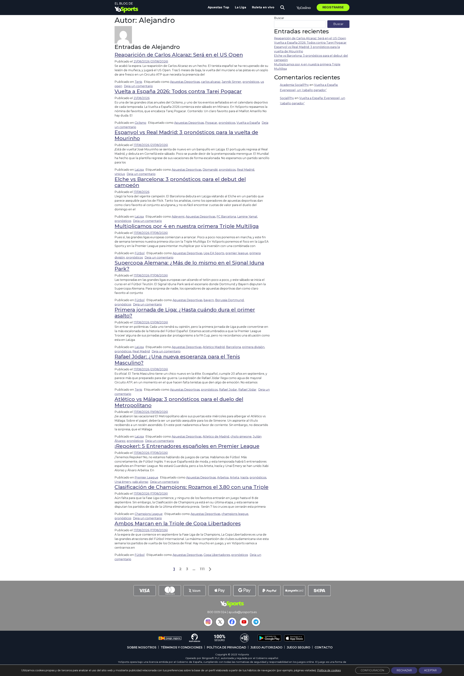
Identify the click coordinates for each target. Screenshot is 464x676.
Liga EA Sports (214, 253)
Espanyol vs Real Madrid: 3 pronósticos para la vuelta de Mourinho (186, 135)
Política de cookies (329, 670)
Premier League (146, 477)
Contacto (324, 647)
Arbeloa (223, 477)
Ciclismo (140, 122)
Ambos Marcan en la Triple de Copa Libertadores (178, 523)
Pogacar (211, 122)
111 (202, 569)
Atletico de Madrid (216, 436)
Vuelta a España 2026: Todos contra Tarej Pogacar (178, 91)
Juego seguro (298, 647)
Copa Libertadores (217, 555)
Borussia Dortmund (229, 300)
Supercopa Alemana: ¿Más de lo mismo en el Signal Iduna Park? (189, 266)
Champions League (149, 514)
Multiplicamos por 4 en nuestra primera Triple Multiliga (187, 226)
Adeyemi (178, 216)
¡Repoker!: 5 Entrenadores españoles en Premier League (187, 446)
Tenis (138, 82)
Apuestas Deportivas (185, 82)
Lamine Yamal (247, 216)
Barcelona (233, 347)
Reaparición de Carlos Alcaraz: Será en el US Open (179, 55)
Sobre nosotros (141, 647)
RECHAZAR (404, 670)
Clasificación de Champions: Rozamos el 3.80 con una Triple (191, 487)
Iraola (244, 477)
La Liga (240, 7)
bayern (209, 300)
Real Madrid (245, 169)
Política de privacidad (226, 647)
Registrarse (333, 7)
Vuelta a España (248, 122)
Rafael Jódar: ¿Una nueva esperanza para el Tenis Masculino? (177, 359)
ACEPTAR (430, 670)
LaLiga (139, 169)
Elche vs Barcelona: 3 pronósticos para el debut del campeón (180, 182)
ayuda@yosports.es (243, 612)
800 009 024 (216, 612)
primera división (253, 347)
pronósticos (251, 82)
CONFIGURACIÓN (372, 670)
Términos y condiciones (181, 647)
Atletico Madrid (214, 347)
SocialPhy (287, 98)
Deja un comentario (138, 86)
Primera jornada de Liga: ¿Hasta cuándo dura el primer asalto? (185, 313)
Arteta (234, 477)
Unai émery (123, 482)
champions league (234, 514)
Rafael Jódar (247, 389)
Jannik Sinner (231, 82)
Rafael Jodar (228, 389)
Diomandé (210, 169)
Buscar (279, 18)
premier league (236, 253)
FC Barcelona (226, 216)
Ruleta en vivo (263, 7)
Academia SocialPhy (294, 85)
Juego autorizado (266, 647)
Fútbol (140, 253)
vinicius (120, 174)
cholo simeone (241, 436)
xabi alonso (140, 482)
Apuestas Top (218, 7)
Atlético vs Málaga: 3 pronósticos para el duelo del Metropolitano (179, 402)
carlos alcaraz (210, 82)
